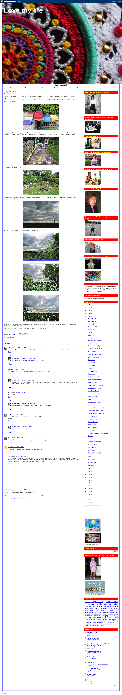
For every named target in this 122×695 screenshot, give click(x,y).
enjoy (116, 614)
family (116, 617)
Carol (9, 414)
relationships (100, 622)
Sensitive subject (92, 416)
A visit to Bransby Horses (95, 354)
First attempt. (91, 365)
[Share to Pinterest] (27, 334)
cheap (103, 620)
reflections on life (93, 604)
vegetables (93, 622)
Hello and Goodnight (94, 419)
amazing (94, 617)
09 (88, 502)
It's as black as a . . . (92, 658)
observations (89, 612)
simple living (88, 625)
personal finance (96, 620)
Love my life (23, 10)
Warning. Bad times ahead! (94, 652)
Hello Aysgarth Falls (93, 391)
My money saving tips (16, 87)
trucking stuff (114, 622)
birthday (103, 625)
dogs (98, 608)
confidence (102, 624)
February (91, 462)
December (91, 318)
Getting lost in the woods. (95, 348)
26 (88, 305)
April (89, 456)
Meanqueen (16, 358)
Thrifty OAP (91, 430)
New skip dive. (92, 447)
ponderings (88, 616)
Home (5, 87)
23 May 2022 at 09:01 (28, 426)
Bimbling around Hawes (94, 388)
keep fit (91, 619)
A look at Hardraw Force (95, 379)
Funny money (92, 351)
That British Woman (93, 638)
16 (88, 483)
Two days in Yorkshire (94, 405)
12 (88, 494)
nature (105, 608)
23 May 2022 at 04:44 (22, 392)
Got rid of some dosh (94, 382)
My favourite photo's (30, 87)
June (89, 335)
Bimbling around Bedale (94, 402)
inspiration (115, 619)
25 (88, 307)
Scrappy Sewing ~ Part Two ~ (94, 670)
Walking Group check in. (95, 453)
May (89, 338)
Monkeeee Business (93, 362)
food (105, 604)
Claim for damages (93, 357)
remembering (114, 615)
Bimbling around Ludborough (96, 413)
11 (87, 497)
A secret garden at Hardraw (96, 385)
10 (88, 500)
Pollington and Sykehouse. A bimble (98, 433)
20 (88, 471)
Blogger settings (92, 427)
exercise (88, 608)
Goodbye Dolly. (91, 675)
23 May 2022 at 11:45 (18, 438)
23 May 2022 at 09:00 (28, 403)
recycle (110, 608)
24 (88, 310)
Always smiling (91, 674)
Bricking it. (91, 368)
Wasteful (90, 399)
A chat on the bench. (94, 444)
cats (94, 606)
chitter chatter (113, 606)
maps (100, 625)
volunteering (88, 617)
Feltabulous (90, 662)
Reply (9, 352)
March (90, 459)
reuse (111, 610)
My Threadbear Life (93, 668)
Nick (9, 447)
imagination (100, 617)
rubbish (106, 617)
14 (88, 488)
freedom (87, 614)
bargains (97, 616)
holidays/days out (94, 601)
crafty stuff (112, 601)
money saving (99, 612)
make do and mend (105, 619)
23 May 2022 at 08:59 (28, 380)
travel (93, 625)
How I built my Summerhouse (57, 87)
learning (115, 620)
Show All (116, 685)
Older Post (76, 495)
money (105, 614)
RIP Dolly (89, 681)
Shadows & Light (92, 632)
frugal (116, 610)
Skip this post (91, 374)
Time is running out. (93, 393)
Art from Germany (93, 422)
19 (88, 474)
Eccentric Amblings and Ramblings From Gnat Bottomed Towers (99, 644)
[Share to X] (23, 334)
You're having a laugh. (94, 439)
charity (107, 622)
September (91, 326)
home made (94, 624)
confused (87, 620)
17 (88, 480)
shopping (99, 606)
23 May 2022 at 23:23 (17, 447)
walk (13, 337)
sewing (93, 608)
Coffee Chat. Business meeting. (97, 407)
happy (86, 619)
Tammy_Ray (11, 347)
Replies (12, 355)
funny (111, 614)
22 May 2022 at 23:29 (22, 347)
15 (88, 485)
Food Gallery (42, 87)
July (89, 332)
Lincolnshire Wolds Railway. (96, 410)
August (90, 329)
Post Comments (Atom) (18, 498)
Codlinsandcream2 (92, 657)
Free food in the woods (94, 441)
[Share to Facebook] (25, 334)
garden (9, 337)
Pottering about (92, 371)
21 (88, 469)
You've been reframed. (92, 646)
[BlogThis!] (22, 334)
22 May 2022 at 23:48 (20, 369)
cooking (96, 619)
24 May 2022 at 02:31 (22, 456)
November (91, 321)
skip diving (109, 620)
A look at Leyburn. (93, 396)
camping (116, 624)
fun (101, 608)
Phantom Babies (91, 633)
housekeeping (109, 624)
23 (88, 313)
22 (88, 316)
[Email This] (20, 334)
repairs (96, 625)
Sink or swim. (91, 450)
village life (103, 610)
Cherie (10, 438)
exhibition (111, 617)
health (92, 610)
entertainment (96, 614)
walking (88, 606)
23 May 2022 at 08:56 (28, 358)
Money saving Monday (94, 340)
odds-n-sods (114, 612)
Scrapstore (88, 624)
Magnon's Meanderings (94, 651)
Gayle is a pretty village (94, 377)
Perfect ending (92, 360)
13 (88, 491)
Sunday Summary (93, 343)
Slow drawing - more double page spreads (97, 664)
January (90, 465)
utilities (87, 622)
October (90, 324)
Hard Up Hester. (91, 680)
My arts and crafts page (75, 87)
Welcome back (92, 424)
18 (88, 477)
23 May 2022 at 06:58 (18, 414)
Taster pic (90, 436)
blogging (105, 616)
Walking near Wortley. (94, 346)
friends (106, 612)
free (97, 610)
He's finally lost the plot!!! (93, 639)
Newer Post (7, 495)
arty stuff (113, 604)
